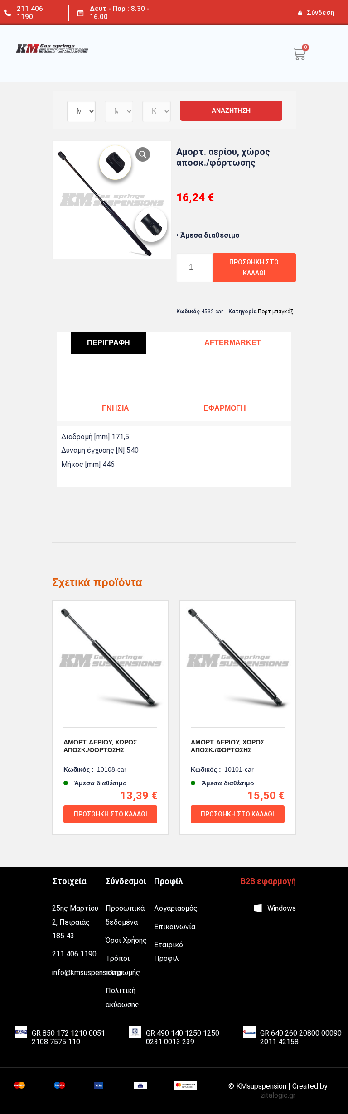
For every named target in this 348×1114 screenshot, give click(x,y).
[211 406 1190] (7, 13)
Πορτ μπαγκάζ (275, 311)
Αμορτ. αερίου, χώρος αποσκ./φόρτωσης (100, 746)
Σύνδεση (321, 13)
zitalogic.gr (278, 1095)
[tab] (108, 343)
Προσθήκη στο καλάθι (254, 268)
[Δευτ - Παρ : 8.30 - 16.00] (80, 13)
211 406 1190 (30, 13)
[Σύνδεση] (300, 12)
